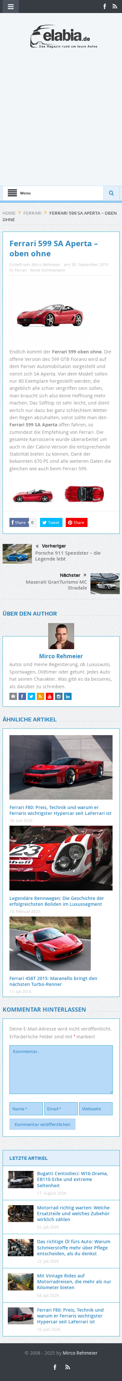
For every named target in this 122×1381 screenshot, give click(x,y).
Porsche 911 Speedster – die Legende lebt (68, 555)
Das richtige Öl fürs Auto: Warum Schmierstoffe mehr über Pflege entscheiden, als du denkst (73, 1247)
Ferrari (21, 270)
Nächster (70, 575)
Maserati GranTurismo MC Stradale (56, 584)
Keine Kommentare (47, 270)
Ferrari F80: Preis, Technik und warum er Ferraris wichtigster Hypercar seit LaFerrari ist (60, 810)
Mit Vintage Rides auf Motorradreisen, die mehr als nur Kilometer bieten (74, 1281)
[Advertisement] (61, 113)
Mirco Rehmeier (46, 264)
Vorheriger (54, 546)
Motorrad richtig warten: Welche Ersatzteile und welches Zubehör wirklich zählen (73, 1213)
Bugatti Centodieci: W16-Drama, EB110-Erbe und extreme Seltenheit (72, 1179)
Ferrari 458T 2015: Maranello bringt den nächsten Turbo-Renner (53, 981)
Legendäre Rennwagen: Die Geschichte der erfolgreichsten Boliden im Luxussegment (56, 901)
